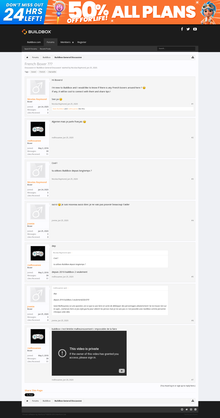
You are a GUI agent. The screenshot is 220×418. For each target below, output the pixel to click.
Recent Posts (45, 49)
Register (81, 42)
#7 (192, 380)
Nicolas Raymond (78, 67)
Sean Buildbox (58, 109)
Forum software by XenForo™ (44, 414)
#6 (192, 320)
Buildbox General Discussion (49, 67)
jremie (30, 223)
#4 (192, 220)
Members (65, 42)
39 (47, 151)
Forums (50, 42)
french (42, 72)
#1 (192, 104)
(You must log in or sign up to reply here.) (177, 385)
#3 (192, 179)
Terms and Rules (191, 414)
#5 (192, 277)
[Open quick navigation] (193, 57)
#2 (192, 137)
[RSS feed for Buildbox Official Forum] (195, 410)
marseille (52, 72)
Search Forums (30, 49)
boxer (33, 72)
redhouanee (73, 109)
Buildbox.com (34, 42)
